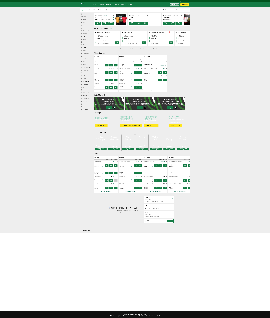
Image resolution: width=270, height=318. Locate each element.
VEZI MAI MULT (151, 125)
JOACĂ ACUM (175, 125)
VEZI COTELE (101, 125)
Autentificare (174, 4)
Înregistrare (185, 4)
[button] (98, 23)
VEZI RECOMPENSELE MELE (131, 125)
